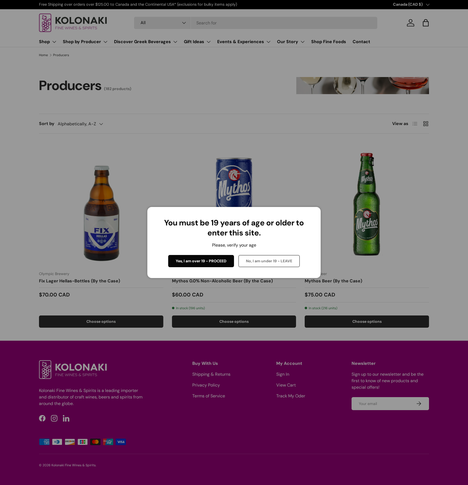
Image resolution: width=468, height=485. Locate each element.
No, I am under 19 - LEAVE (269, 261)
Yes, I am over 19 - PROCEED (201, 261)
